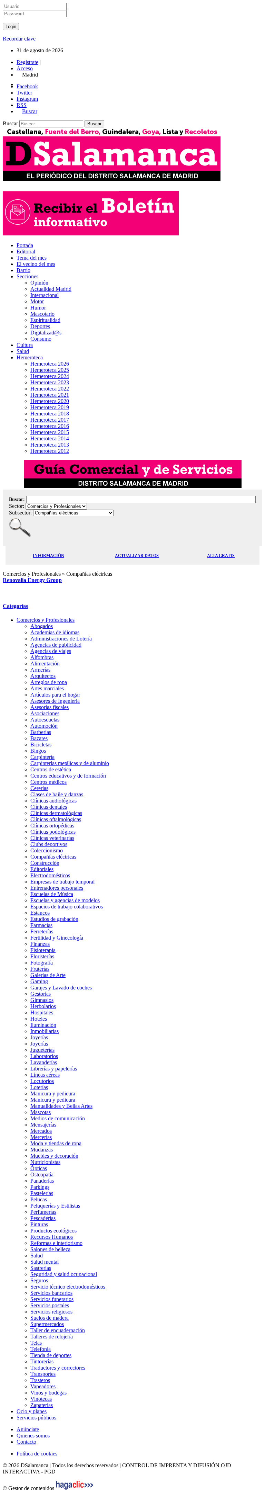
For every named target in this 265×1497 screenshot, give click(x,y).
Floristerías (42, 956)
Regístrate (27, 62)
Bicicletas (40, 744)
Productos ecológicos (53, 1231)
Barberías (40, 732)
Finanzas (40, 944)
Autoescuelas (44, 720)
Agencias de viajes (50, 651)
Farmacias (41, 925)
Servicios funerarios (51, 1299)
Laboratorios (44, 1056)
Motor (37, 301)
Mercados (41, 1131)
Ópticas (38, 1168)
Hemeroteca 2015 (49, 432)
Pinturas (39, 1224)
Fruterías (39, 969)
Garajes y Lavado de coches (61, 987)
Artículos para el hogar (55, 695)
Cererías (39, 788)
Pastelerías (41, 1193)
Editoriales (41, 869)
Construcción (44, 863)
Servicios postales (49, 1305)
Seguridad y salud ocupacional (63, 1274)
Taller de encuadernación (57, 1330)
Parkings (39, 1187)
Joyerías (39, 1037)
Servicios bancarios (51, 1293)
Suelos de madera (49, 1318)
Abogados (41, 626)
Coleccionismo (46, 850)
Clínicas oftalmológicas (55, 819)
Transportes (43, 1374)
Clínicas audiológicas (53, 801)
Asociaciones (44, 713)
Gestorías (40, 994)
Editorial (26, 251)
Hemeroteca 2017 (49, 420)
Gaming (39, 981)
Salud (23, 351)
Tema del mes (32, 258)
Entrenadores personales (56, 888)
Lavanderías (43, 1062)
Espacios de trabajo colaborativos (66, 906)
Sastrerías (40, 1268)
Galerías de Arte (48, 975)
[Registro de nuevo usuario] (91, 233)
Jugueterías (42, 1050)
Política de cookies (37, 1453)
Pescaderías (43, 1218)
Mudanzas (41, 1150)
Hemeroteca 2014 (49, 438)
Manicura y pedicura (52, 1093)
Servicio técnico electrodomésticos (67, 1287)
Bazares (39, 738)
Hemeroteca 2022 (49, 389)
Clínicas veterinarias (52, 838)
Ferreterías (41, 931)
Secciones (27, 276)
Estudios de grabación (54, 919)
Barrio (23, 270)
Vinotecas (41, 1399)
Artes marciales (47, 688)
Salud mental (44, 1262)
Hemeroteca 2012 (49, 451)
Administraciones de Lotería (61, 639)
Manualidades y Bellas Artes (61, 1106)
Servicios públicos (36, 1417)
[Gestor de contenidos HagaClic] (75, 1488)
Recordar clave (19, 39)
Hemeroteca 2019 (49, 407)
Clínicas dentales (48, 807)
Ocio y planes (32, 1411)
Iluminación (43, 1025)
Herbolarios (43, 1006)
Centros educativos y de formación (68, 776)
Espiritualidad (45, 320)
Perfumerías (43, 1212)
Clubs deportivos (48, 844)
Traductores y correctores (57, 1368)
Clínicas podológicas (53, 832)
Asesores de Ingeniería (55, 701)
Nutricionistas (45, 1162)
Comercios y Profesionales (46, 620)
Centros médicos (48, 782)
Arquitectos (43, 676)
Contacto (26, 1442)
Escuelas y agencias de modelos (65, 900)
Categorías (15, 606)
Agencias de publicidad (55, 645)
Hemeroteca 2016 (49, 426)
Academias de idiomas (54, 632)
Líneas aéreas (45, 1075)
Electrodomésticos (50, 875)
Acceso (25, 68)
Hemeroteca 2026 (49, 364)
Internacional (44, 295)
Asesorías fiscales (49, 707)
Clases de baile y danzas (56, 794)
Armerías (40, 670)
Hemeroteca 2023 (49, 382)
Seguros (39, 1280)
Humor (38, 308)
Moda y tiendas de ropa (55, 1143)
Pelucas (38, 1199)
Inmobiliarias (44, 1031)
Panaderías (42, 1181)
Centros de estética (50, 769)
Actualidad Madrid (50, 289)
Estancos (40, 913)
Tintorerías (41, 1361)
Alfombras (41, 657)
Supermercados (47, 1324)
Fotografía (41, 963)
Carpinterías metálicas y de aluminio (69, 763)
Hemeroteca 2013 (49, 445)
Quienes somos (33, 1435)
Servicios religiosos (51, 1312)
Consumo (40, 339)
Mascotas (40, 1112)
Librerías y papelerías (53, 1069)
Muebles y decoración (54, 1156)
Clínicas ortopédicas (52, 825)
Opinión (39, 283)
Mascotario (42, 314)
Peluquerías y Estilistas (55, 1206)
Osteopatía (41, 1174)
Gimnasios (41, 1000)
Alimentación (45, 663)
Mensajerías (43, 1125)
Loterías (39, 1087)
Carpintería (42, 757)
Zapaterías (41, 1405)
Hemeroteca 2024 (49, 376)
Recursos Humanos (51, 1237)
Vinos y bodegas (48, 1393)
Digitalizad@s (45, 332)
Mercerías (41, 1137)
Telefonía (40, 1349)
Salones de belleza (50, 1249)
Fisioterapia (43, 950)
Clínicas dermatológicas (56, 813)
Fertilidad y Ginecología (56, 938)
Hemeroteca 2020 (49, 401)
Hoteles (38, 1019)
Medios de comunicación (57, 1118)
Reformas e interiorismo (56, 1243)
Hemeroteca (30, 357)
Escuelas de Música (51, 894)
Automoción (44, 726)
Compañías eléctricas (53, 857)
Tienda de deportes (50, 1355)
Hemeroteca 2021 (49, 395)
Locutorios (42, 1081)
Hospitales (41, 1012)
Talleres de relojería (51, 1336)
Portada (25, 245)
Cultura (25, 345)
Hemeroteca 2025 (49, 370)
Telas (36, 1343)
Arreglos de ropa (48, 682)
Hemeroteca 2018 (49, 413)
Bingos (38, 751)
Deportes (40, 326)
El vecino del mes (36, 264)
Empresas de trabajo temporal (62, 882)
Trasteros (40, 1380)
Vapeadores (43, 1386)
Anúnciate (28, 1429)
